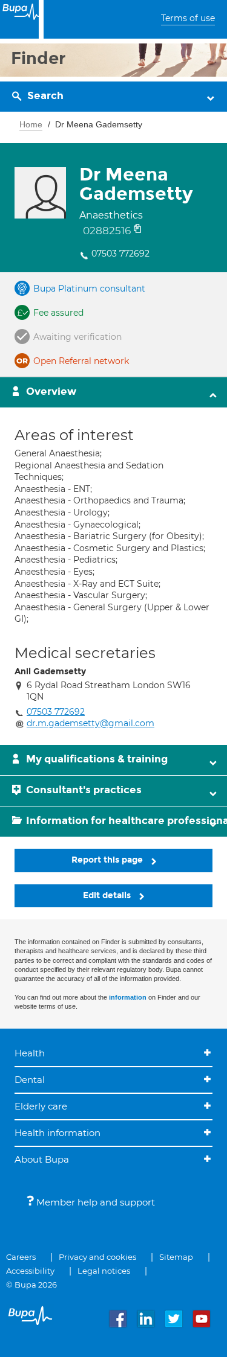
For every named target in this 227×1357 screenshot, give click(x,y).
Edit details (108, 895)
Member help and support (94, 1202)
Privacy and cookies (97, 1257)
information (127, 997)
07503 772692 (120, 253)
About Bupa (42, 1159)
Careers (21, 1257)
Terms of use (188, 18)
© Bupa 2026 (31, 1284)
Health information (57, 1132)
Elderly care (41, 1106)
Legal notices (103, 1271)
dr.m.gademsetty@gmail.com (90, 723)
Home (30, 124)
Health (30, 1053)
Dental (30, 1079)
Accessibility (30, 1271)
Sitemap (176, 1257)
